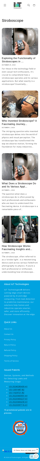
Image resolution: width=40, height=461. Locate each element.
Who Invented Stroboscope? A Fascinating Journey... (19, 122)
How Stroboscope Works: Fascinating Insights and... (17, 248)
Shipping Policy (10, 355)
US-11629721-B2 (16, 392)
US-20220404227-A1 (18, 399)
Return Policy (10, 345)
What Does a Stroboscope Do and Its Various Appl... (19, 185)
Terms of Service (11, 361)
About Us (8, 329)
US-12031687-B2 (16, 389)
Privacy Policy (10, 339)
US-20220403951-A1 (18, 395)
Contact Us (8, 334)
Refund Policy (10, 350)
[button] (5, 5)
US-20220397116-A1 (18, 405)
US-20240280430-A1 (18, 386)
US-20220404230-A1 (18, 402)
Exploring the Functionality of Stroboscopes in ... (18, 60)
